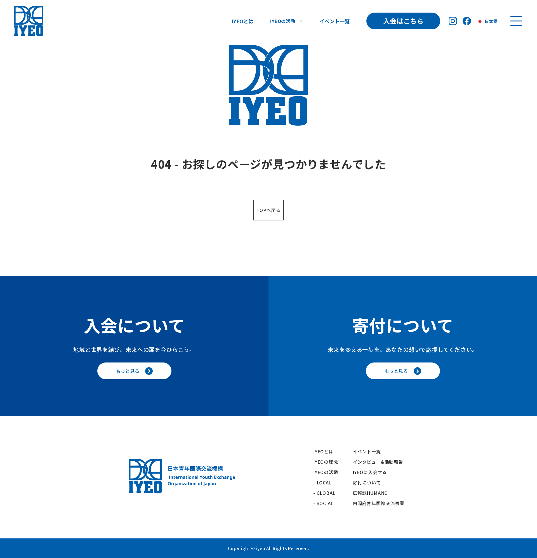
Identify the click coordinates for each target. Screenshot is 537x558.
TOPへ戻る (268, 210)
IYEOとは (242, 21)
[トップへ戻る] (28, 21)
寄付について (369, 482)
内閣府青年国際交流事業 (378, 503)
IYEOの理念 (325, 461)
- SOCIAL (323, 503)
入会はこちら (403, 21)
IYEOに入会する (372, 472)
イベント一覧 (334, 21)
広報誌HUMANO (370, 492)
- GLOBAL (324, 492)
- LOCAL (322, 482)
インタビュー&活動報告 (378, 461)
